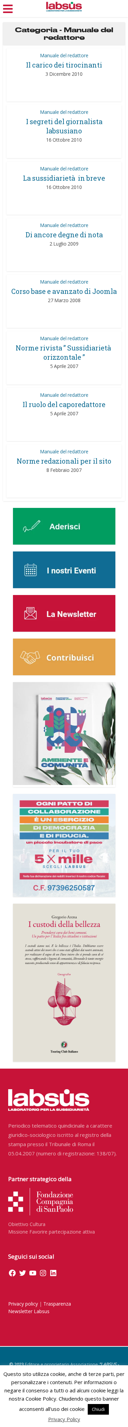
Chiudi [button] (98, 1409)
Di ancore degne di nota (64, 234)
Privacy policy (23, 1303)
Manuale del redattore (64, 55)
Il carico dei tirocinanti (64, 64)
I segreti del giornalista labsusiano (64, 126)
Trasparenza (57, 1303)
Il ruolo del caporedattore (64, 404)
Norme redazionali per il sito (64, 460)
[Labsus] (64, 6)
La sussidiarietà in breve (64, 178)
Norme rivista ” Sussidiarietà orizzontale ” (64, 352)
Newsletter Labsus (28, 1311)
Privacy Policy (64, 1419)
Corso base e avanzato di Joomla (64, 291)
